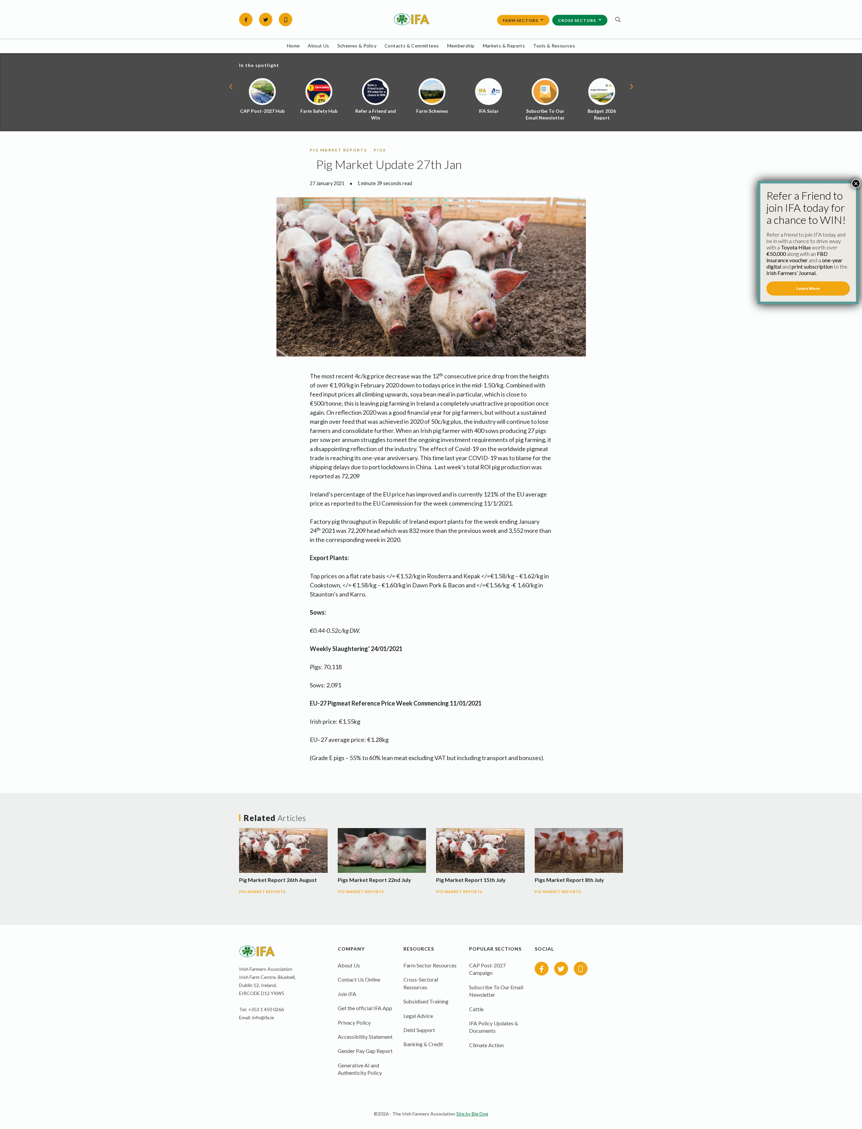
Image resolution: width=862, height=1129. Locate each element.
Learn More (808, 288)
